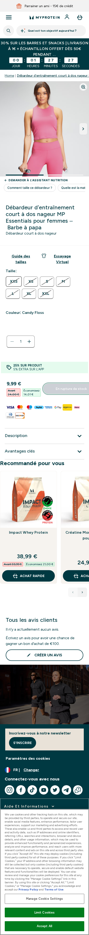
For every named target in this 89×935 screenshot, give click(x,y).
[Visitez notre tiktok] (32, 790)
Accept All (44, 926)
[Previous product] (73, 592)
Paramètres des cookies (28, 758)
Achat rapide (32, 576)
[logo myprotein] (44, 17)
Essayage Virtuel (62, 259)
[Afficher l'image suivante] (83, 129)
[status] (20, 341)
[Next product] (82, 592)
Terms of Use (54, 889)
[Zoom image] (83, 87)
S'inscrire (22, 743)
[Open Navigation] (9, 17)
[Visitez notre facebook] (21, 790)
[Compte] (67, 17)
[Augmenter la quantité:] (29, 341)
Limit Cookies (44, 912)
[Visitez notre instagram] (9, 790)
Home (9, 75)
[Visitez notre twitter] (55, 790)
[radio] (14, 281)
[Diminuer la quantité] (12, 341)
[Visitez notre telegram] (66, 790)
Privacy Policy (28, 889)
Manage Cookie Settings (44, 898)
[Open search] (8, 30)
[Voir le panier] (79, 17)
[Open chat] (78, 790)
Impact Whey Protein (28, 532)
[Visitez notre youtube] (43, 790)
